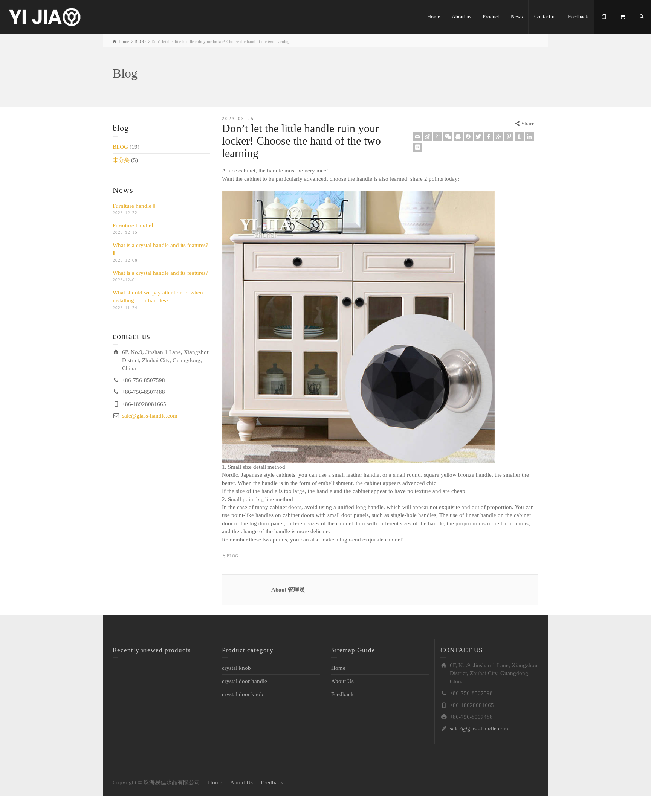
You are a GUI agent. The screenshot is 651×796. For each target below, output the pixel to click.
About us (461, 17)
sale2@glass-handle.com (479, 729)
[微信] (447, 136)
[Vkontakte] (417, 147)
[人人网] (468, 136)
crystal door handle (244, 681)
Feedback (578, 17)
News (517, 17)
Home (433, 17)
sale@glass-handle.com (149, 416)
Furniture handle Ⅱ (134, 206)
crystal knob (236, 668)
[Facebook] (488, 136)
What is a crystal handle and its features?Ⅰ (161, 273)
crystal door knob (242, 694)
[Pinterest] (508, 136)
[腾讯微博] (437, 136)
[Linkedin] (529, 136)
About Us (342, 681)
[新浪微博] (427, 136)
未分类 (121, 160)
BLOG (120, 147)
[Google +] (498, 136)
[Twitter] (478, 136)
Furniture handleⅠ (133, 226)
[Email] (417, 136)
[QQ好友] (458, 136)
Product (491, 17)
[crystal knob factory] (45, 16)
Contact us (545, 17)
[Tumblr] (519, 136)
